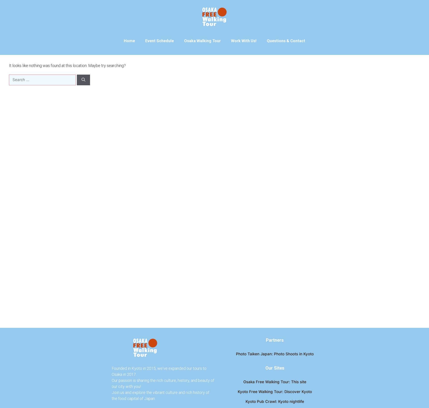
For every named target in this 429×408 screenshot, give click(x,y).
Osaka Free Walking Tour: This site (274, 382)
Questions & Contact (286, 40)
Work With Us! (244, 40)
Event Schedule (159, 40)
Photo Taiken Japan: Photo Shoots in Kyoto (275, 354)
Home (129, 40)
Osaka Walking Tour (202, 40)
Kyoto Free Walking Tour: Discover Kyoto (275, 391)
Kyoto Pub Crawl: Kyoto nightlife (275, 401)
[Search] (83, 80)
